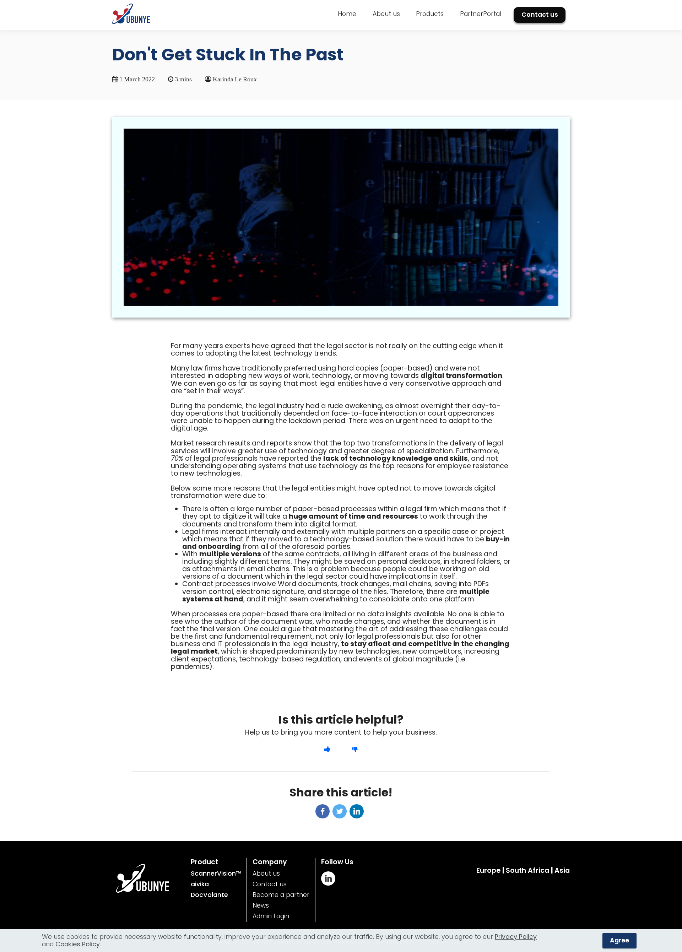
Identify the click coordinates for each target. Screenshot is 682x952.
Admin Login (271, 916)
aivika (200, 884)
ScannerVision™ (216, 873)
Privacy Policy (516, 936)
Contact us (539, 14)
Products (430, 14)
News (261, 905)
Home (347, 14)
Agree (619, 940)
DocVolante (209, 895)
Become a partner (281, 895)
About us (386, 14)
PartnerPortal (480, 14)
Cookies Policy (77, 944)
